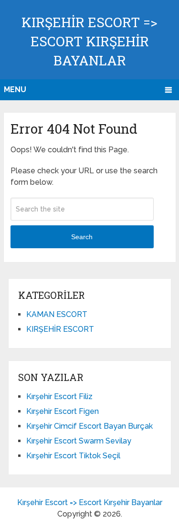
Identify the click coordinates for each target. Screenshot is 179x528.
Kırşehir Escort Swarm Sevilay (78, 440)
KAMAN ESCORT (56, 314)
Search (82, 237)
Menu (15, 89)
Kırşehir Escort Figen (62, 411)
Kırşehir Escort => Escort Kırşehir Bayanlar (89, 41)
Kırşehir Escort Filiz (59, 396)
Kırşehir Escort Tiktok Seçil (73, 455)
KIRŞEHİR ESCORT (60, 329)
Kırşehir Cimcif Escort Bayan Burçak (89, 426)
